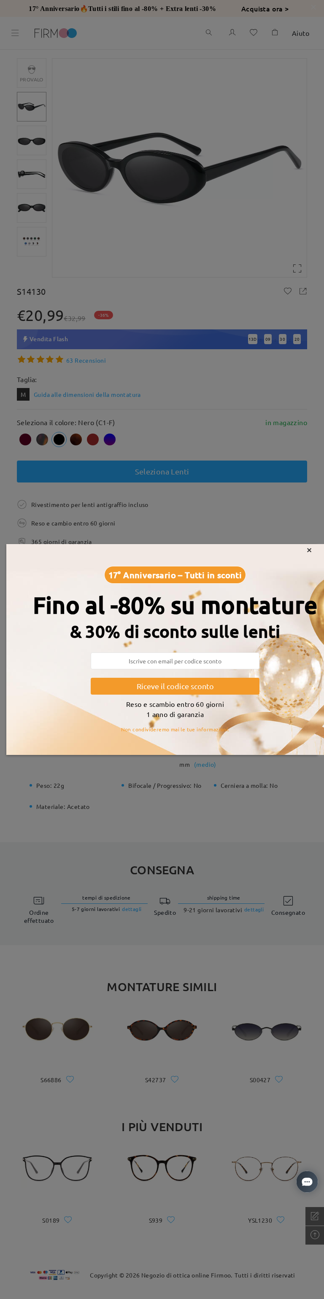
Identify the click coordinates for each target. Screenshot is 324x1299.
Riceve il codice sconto (175, 686)
